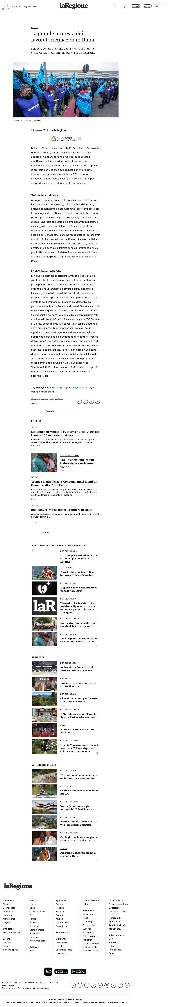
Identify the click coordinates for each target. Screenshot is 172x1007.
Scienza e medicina (118, 904)
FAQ (46, 982)
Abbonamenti (7, 982)
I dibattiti (87, 904)
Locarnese (8, 911)
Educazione (115, 907)
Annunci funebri (8, 985)
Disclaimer (19, 982)
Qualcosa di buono (118, 911)
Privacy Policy (9, 988)
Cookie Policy (25, 988)
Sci (31, 915)
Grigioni (6, 922)
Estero (7, 938)
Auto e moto (89, 936)
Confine (7, 942)
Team (111, 953)
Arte (31, 950)
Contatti (39, 982)
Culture (33, 947)
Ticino (6, 904)
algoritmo (35, 399)
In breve (113, 946)
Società (59, 915)
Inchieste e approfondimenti (90, 914)
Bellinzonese (9, 907)
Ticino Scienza (116, 900)
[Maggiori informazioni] (79, 139)
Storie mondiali (36, 929)
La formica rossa (64, 949)
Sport (32, 900)
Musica (59, 918)
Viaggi (85, 918)
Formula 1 (34, 922)
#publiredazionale (117, 925)
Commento (61, 942)
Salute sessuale (90, 950)
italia (51, 399)
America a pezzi (11, 949)
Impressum (29, 982)
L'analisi (60, 946)
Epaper (147, 6)
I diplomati (87, 939)
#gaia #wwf (115, 921)
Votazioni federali (11, 932)
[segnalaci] (125, 6)
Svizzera (8, 928)
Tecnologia (88, 921)
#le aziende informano (114, 929)
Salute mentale (90, 947)
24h (111, 938)
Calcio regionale (37, 911)
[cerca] (115, 6)
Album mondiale (37, 940)
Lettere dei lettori (91, 900)
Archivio (113, 942)
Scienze (60, 911)
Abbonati (136, 6)
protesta (59, 399)
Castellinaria (61, 926)
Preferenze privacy (43, 988)
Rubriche (88, 910)
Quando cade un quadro (91, 943)
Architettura (88, 932)
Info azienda (115, 949)
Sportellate (34, 933)
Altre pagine (116, 935)
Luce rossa (34, 937)
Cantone (8, 900)
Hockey (33, 904)
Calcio (32, 907)
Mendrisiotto (9, 918)
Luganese (7, 915)
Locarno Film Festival (62, 922)
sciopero (35, 403)
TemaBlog (114, 918)
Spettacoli (61, 900)
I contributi (61, 953)
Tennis (32, 918)
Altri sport (34, 926)
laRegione (60, 130)
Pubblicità (54, 982)
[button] (73, 985)
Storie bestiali (89, 925)
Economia (61, 932)
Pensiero (60, 907)
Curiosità (87, 928)
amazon (44, 399)
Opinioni (60, 938)
